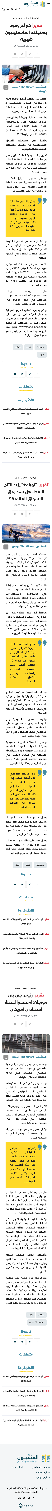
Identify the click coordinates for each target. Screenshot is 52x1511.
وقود (42, 355)
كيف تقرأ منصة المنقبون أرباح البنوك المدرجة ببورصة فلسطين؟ (26, 455)
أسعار (28, 347)
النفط (28, 865)
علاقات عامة (18, 1467)
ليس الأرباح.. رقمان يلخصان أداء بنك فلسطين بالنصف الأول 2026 (26, 426)
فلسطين (40, 347)
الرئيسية (35, 18)
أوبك (17, 865)
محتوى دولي (21, 478)
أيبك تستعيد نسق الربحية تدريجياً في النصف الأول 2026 (26, 411)
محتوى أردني (43, 1472)
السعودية (40, 865)
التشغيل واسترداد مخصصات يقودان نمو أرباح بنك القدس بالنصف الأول (26, 441)
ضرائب (18, 347)
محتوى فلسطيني (21, 18)
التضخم (41, 1315)
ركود (31, 1315)
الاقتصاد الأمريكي (36, 1322)
